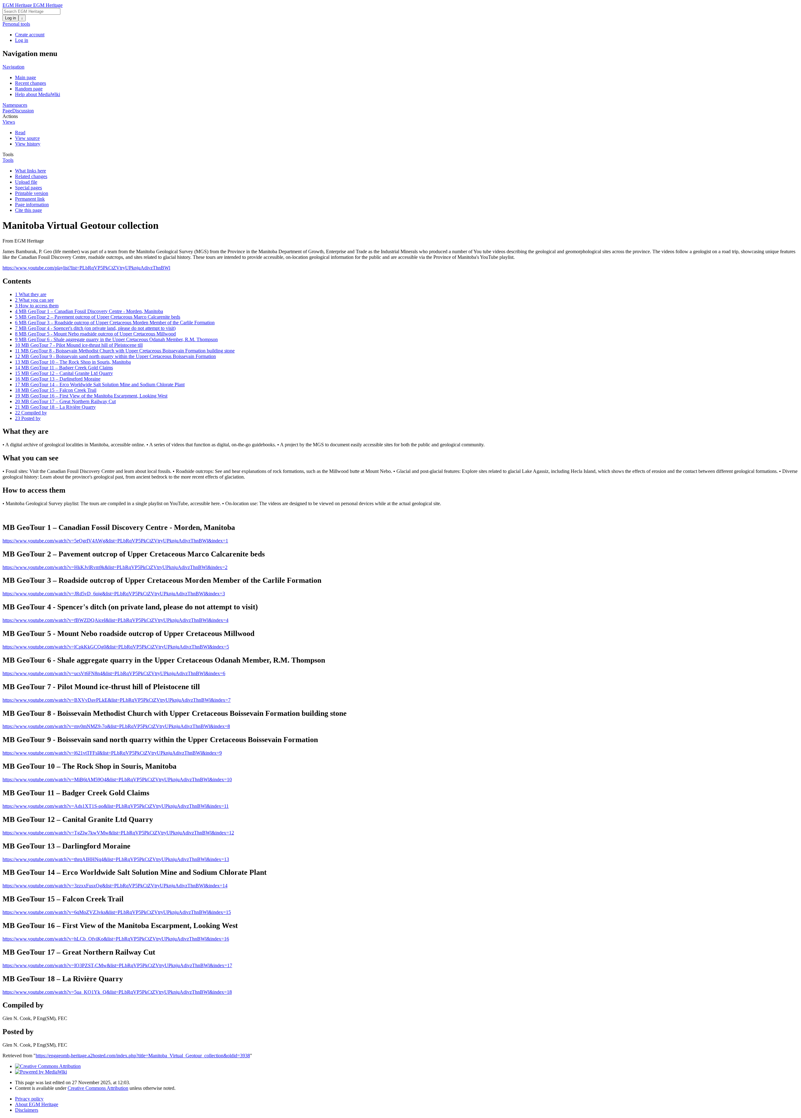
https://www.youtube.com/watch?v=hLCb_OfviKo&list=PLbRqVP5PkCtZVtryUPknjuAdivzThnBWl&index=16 (116, 938)
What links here (30, 170)
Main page (25, 77)
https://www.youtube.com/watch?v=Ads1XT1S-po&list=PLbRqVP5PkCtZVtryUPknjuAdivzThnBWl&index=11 (116, 806)
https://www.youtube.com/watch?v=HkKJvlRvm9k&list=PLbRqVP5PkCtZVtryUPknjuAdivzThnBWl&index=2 (115, 567)
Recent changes (30, 83)
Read (20, 132)
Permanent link (30, 199)
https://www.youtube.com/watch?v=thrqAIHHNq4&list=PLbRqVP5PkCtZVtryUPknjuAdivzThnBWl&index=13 (116, 859)
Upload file (26, 182)
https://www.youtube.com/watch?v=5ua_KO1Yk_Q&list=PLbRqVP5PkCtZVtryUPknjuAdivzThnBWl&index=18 (117, 992)
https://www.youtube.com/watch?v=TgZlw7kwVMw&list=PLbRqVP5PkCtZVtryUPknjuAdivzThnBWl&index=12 (118, 832)
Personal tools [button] (16, 24)
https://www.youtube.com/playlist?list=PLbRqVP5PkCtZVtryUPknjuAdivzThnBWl (86, 267)
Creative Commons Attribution (98, 1088)
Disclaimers (26, 1110)
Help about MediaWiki (37, 94)
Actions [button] (10, 116)
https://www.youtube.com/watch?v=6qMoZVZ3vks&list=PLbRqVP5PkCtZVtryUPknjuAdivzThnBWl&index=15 (117, 912)
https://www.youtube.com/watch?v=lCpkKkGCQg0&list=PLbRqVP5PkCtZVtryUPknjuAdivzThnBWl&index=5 (116, 646)
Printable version (31, 193)
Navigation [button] (13, 66)
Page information (32, 204)
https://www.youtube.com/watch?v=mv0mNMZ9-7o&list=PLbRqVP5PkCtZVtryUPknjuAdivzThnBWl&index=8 (116, 726)
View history (27, 143)
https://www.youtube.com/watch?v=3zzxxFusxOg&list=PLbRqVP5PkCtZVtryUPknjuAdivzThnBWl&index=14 (115, 885)
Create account (29, 34)
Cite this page (28, 210)
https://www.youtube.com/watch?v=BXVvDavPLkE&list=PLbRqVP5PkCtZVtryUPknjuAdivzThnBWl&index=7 (117, 700)
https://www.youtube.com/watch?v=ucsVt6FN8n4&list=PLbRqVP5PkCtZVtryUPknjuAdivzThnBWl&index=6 (114, 673)
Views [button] (9, 122)
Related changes (31, 176)
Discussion (23, 110)
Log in (10, 18)
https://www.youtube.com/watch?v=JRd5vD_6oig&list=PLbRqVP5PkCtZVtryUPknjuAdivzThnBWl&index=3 (114, 593)
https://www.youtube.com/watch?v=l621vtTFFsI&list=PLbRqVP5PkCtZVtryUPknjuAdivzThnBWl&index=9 (112, 753)
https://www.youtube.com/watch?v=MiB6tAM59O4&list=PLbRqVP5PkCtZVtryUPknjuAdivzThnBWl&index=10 (117, 779)
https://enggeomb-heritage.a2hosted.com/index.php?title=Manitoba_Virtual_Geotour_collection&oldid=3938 (143, 1055)
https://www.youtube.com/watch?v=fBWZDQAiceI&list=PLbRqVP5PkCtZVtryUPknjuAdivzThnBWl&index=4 (115, 620)
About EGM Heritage (36, 1104)
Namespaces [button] (15, 105)
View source (27, 138)
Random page (29, 88)
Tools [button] (8, 154)
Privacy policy (29, 1098)
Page (7, 110)
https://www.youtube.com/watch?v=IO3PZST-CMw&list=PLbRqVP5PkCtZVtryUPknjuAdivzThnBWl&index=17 (117, 965)
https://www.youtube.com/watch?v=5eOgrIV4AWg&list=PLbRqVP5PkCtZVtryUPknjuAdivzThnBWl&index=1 (115, 540)
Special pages (28, 187)
